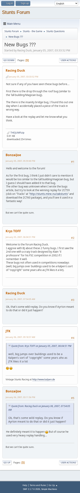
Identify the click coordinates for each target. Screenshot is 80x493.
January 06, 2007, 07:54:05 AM (20, 299)
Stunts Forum (16, 12)
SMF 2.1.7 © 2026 (31, 489)
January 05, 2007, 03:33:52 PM (23, 76)
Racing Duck (15, 70)
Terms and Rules (38, 485)
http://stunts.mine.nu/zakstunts (49, 194)
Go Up (6, 462)
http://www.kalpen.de (43, 379)
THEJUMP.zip (17, 132)
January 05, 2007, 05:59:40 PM (20, 160)
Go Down (8, 60)
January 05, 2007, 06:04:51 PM (20, 237)
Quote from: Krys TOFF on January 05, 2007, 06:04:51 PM (41, 346)
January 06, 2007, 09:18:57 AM (20, 337)
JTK (8, 331)
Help (25, 485)
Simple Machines (49, 489)
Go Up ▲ (53, 485)
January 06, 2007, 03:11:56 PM (20, 397)
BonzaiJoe (13, 155)
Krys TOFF (13, 231)
